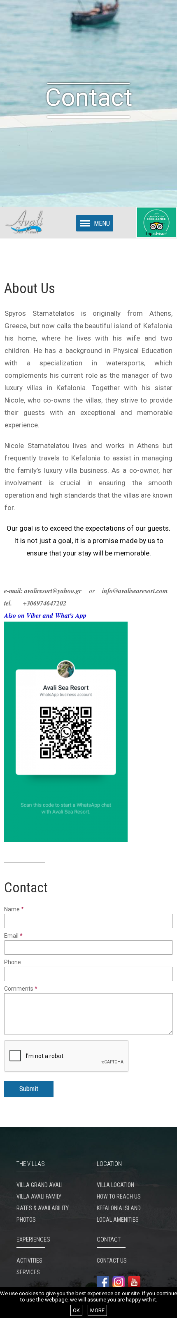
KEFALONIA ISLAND (119, 1208)
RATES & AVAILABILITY (42, 1208)
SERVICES (28, 1272)
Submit (28, 1088)
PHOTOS (26, 1219)
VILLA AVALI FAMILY (38, 1196)
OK (76, 1310)
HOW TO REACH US (119, 1196)
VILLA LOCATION (115, 1185)
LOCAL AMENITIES (118, 1219)
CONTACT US (112, 1260)
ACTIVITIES (29, 1260)
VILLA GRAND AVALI (39, 1185)
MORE (97, 1310)
